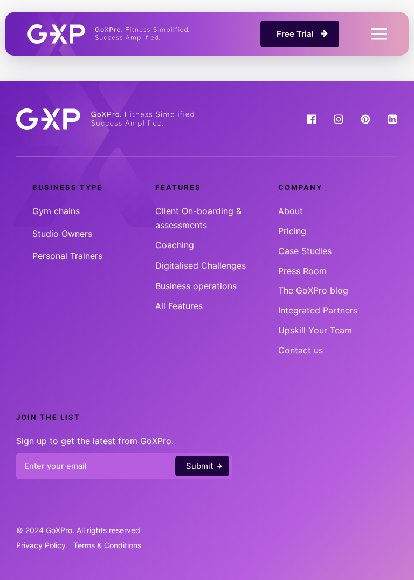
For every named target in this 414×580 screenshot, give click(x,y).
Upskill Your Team (315, 330)
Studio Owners (62, 233)
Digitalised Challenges (200, 265)
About (290, 211)
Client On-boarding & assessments (198, 218)
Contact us (300, 350)
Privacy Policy (41, 545)
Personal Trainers (67, 255)
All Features (179, 306)
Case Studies (305, 250)
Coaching (174, 245)
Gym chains (56, 211)
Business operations (196, 286)
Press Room (302, 270)
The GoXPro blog (313, 290)
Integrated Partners (317, 310)
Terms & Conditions (107, 545)
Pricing (292, 231)
